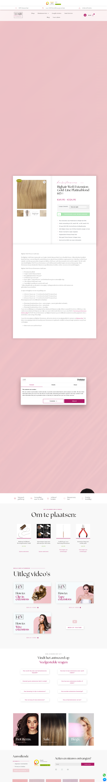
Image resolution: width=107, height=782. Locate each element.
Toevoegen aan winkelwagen (75, 214)
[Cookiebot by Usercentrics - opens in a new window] (78, 380)
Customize (52, 401)
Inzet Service (69, 13)
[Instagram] (62, 769)
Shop (32, 13)
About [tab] (75, 384)
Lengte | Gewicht (63, 206)
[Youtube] (68, 769)
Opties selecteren (24, 551)
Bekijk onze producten (20, 770)
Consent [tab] (31, 384)
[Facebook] (56, 769)
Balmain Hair (80, 318)
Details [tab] (53, 384)
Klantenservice (42, 13)
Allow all (74, 401)
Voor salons (56, 17)
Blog (48, 17)
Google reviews (56, 13)
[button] (44, 182)
